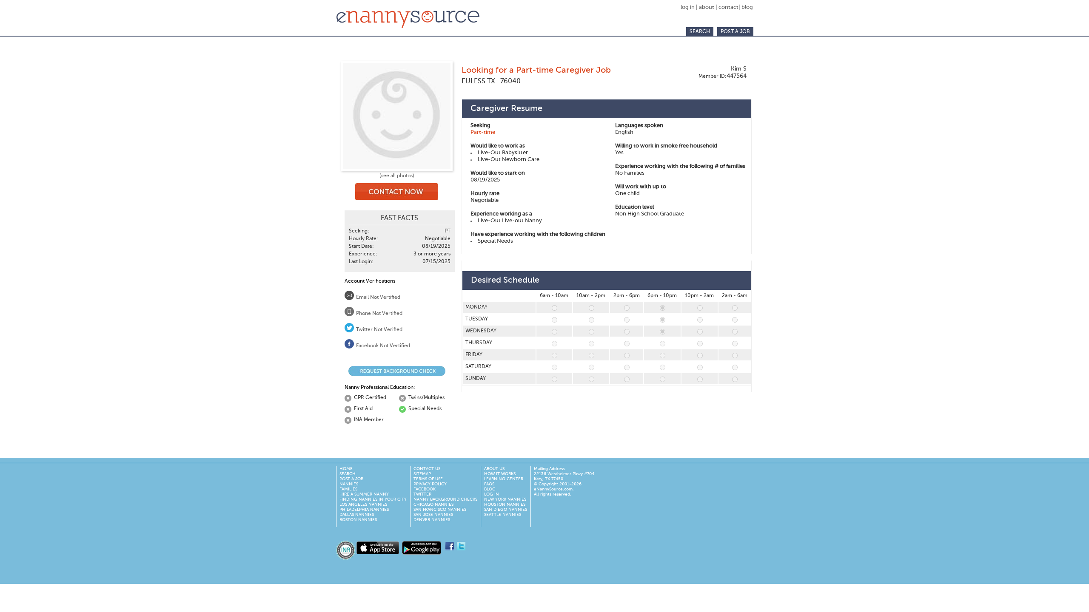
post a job (735, 31)
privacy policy (430, 484)
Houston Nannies (504, 504)
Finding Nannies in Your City (373, 499)
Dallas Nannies (356, 515)
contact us (426, 469)
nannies (348, 484)
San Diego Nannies (505, 509)
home (346, 469)
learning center (503, 479)
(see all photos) (396, 175)
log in (688, 7)
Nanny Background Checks (445, 499)
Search (700, 31)
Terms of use (428, 479)
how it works (500, 474)
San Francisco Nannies (439, 509)
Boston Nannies (358, 520)
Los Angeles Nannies (363, 504)
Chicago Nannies (433, 504)
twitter (422, 494)
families (348, 489)
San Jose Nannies (433, 515)
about (706, 7)
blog (747, 7)
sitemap (422, 474)
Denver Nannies (431, 520)
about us (494, 469)
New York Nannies (505, 499)
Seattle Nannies (502, 515)
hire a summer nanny (364, 494)
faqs (489, 484)
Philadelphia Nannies (364, 509)
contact (728, 7)
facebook (424, 489)
